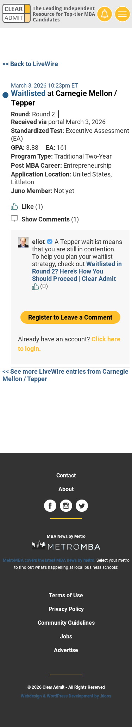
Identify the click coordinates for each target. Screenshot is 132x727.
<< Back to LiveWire (30, 63)
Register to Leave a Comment (70, 317)
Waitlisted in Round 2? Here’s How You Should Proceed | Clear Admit (77, 271)
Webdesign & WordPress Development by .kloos (66, 696)
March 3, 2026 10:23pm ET (44, 85)
